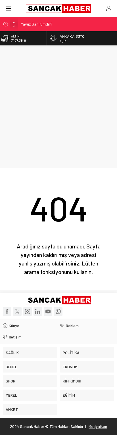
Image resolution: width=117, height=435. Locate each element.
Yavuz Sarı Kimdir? (36, 24)
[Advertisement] (58, 106)
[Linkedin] (38, 311)
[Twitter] (17, 311)
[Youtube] (48, 311)
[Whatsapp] (58, 311)
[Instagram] (27, 311)
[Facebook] (7, 311)
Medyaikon (98, 426)
